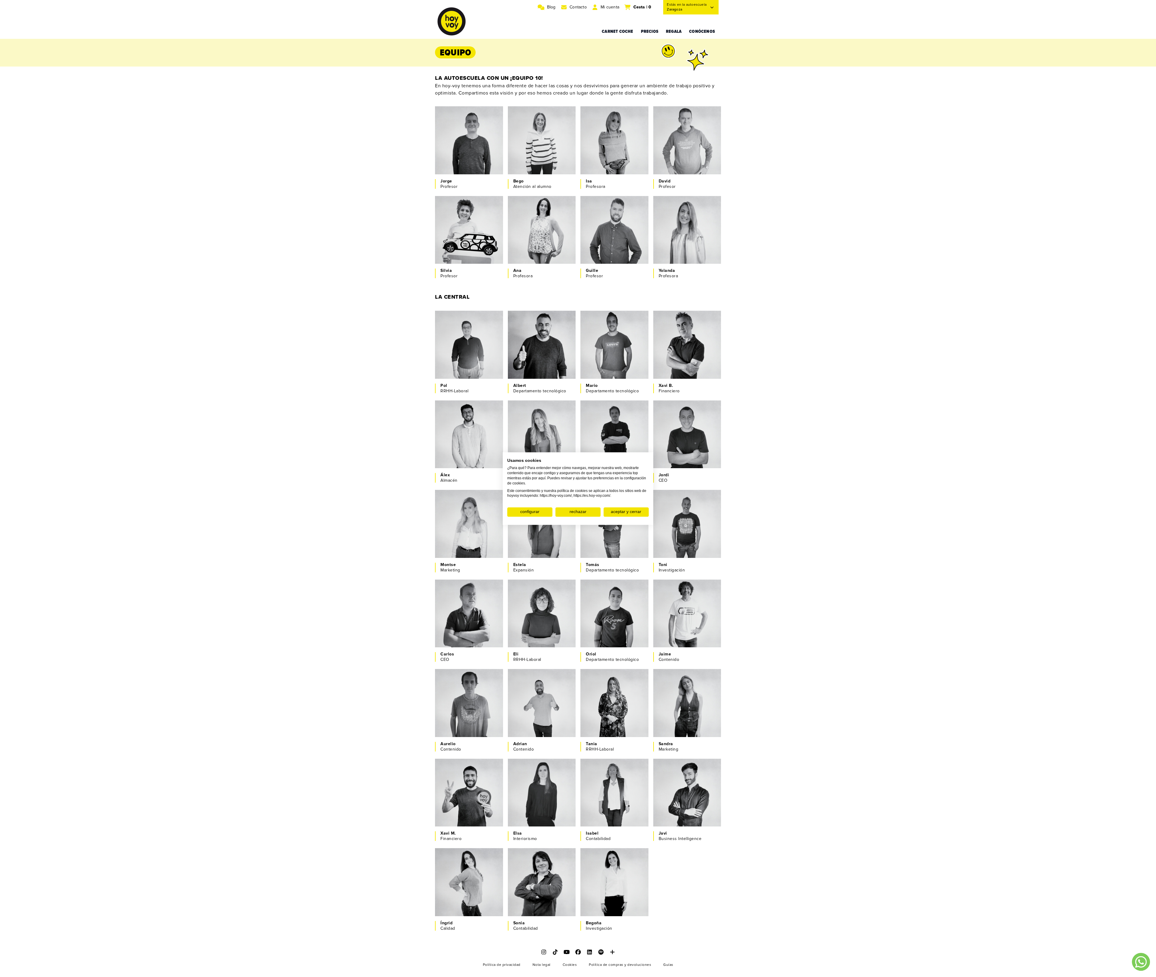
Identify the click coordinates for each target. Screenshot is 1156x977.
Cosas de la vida (465, 249)
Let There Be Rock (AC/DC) (467, 157)
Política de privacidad (502, 965)
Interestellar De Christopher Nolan (467, 331)
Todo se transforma (468, 627)
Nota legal (542, 965)
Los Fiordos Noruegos (471, 352)
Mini (453, 255)
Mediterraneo (535, 902)
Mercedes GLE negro (688, 818)
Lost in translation (540, 788)
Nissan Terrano (609, 908)
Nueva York (533, 896)
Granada (457, 806)
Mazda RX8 (678, 639)
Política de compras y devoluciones (620, 965)
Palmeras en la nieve (688, 237)
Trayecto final (680, 531)
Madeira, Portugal (611, 358)
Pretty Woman (535, 130)
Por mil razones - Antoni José (539, 157)
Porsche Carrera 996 (688, 460)
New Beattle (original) (543, 908)
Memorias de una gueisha (466, 881)
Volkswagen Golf (611, 166)
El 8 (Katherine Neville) (616, 231)
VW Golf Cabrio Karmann (464, 636)
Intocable (531, 878)
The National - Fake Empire (541, 809)
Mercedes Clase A (540, 549)
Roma (527, 148)
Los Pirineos (606, 896)
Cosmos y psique (466, 525)
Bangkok (457, 148)
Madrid (528, 717)
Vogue (673, 812)
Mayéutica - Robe (539, 723)
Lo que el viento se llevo (613, 696)
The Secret (678, 800)
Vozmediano (534, 243)
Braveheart (533, 328)
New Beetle (460, 549)
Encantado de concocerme (462, 612)
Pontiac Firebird (464, 166)
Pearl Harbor (607, 346)
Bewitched (532, 543)
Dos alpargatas (682, 633)
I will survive (534, 249)
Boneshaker (606, 352)
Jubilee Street (463, 812)
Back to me (678, 364)
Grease (529, 609)
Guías (668, 965)
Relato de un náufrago (689, 621)
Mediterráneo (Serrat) (543, 633)
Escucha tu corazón (687, 249)
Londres (675, 358)
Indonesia (458, 531)
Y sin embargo (681, 160)
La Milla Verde (608, 225)
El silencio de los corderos (539, 234)
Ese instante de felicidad (537, 618)
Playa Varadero (682, 627)
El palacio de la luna (542, 794)
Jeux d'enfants (463, 519)
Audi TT (529, 370)
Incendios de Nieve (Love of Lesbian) (613, 246)
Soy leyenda (679, 525)
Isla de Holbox (463, 621)
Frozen (456, 872)
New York (676, 806)
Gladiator (676, 142)
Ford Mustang (535, 729)
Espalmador (533, 537)
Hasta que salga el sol (471, 237)
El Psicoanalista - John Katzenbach (544, 139)
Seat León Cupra (684, 370)
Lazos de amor (536, 531)
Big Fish (457, 788)
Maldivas (530, 358)
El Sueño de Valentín (542, 525)
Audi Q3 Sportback (613, 729)
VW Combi (677, 549)
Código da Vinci (683, 148)
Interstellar (459, 136)
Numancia (458, 142)
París (672, 537)
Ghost (673, 231)
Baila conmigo (608, 364)
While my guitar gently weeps (471, 540)
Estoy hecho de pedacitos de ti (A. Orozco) (612, 154)
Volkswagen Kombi (540, 639)
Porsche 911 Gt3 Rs (468, 370)
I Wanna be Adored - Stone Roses (614, 534)
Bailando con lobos (686, 346)
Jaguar (528, 255)
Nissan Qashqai (682, 166)
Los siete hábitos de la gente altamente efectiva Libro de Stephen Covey (544, 343)
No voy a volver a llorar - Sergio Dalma (617, 720)
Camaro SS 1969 (465, 818)
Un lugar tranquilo (467, 231)
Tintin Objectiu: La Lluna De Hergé (467, 343)
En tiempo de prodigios (617, 890)
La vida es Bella (464, 603)
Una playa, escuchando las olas (617, 139)
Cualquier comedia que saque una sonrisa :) (617, 127)
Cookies (570, 965)
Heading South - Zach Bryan (470, 361)
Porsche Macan (682, 255)
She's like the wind (541, 364)
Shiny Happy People (614, 902)
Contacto (578, 7)
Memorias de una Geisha (539, 887)
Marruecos (677, 448)
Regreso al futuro (539, 699)
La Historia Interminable (461, 797)
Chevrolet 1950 (537, 818)
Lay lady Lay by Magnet (690, 543)
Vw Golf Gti (605, 370)
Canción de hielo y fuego (540, 708)
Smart (454, 908)
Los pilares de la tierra (689, 352)
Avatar (673, 794)
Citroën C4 (605, 255)
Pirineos (457, 243)
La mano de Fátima (686, 442)
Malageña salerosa (685, 454)
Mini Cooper (534, 166)
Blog (551, 7)
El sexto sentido (538, 225)
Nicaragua (677, 154)
